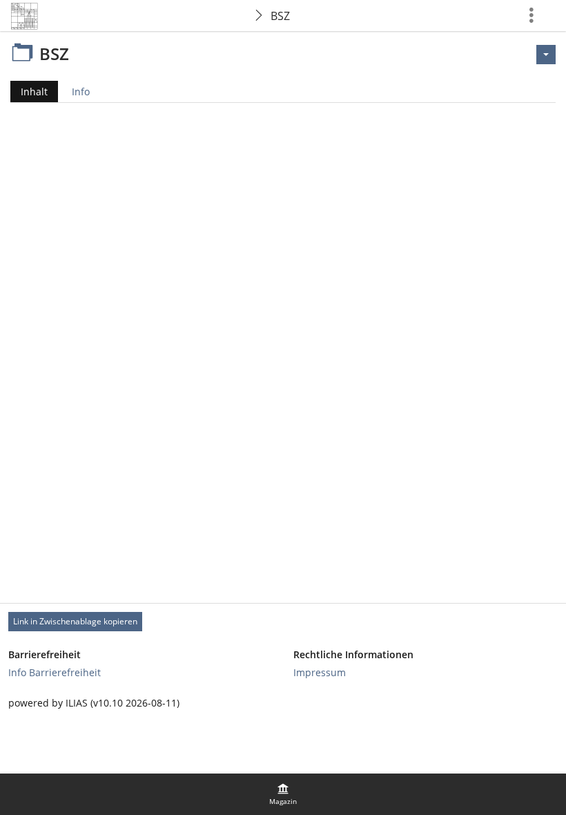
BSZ (280, 15)
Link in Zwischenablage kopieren (75, 621)
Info (81, 91)
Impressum (319, 672)
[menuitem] (283, 794)
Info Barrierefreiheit (54, 672)
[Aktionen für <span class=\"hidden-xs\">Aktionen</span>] (546, 54)
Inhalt (29, 93)
